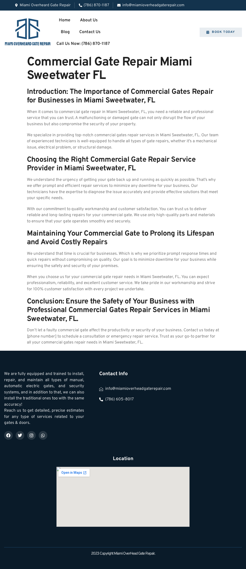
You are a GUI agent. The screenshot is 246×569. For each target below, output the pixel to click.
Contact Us (90, 32)
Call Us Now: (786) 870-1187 (83, 44)
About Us (89, 20)
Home (64, 20)
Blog (65, 32)
